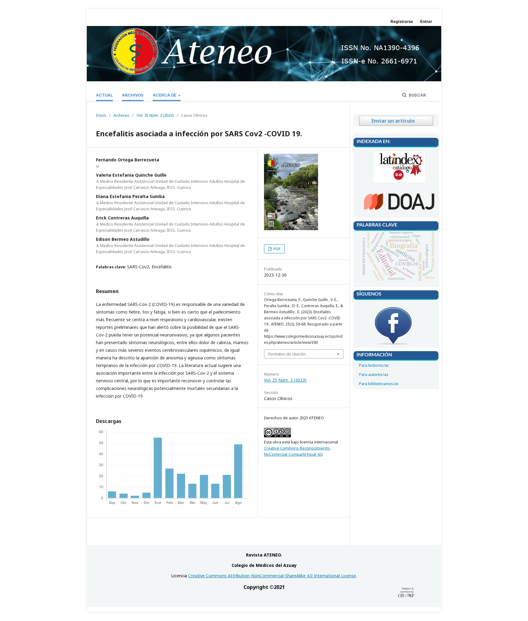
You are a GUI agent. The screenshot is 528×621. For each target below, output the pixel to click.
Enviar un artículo (393, 120)
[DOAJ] (399, 213)
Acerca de (165, 95)
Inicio (101, 115)
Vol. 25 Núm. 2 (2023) (155, 115)
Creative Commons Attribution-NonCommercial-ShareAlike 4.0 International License (272, 576)
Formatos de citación (287, 354)
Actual (104, 95)
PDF (276, 249)
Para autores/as (373, 374)
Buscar (417, 95)
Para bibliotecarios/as (379, 383)
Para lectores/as (374, 365)
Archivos (133, 95)
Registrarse (402, 21)
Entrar (426, 21)
